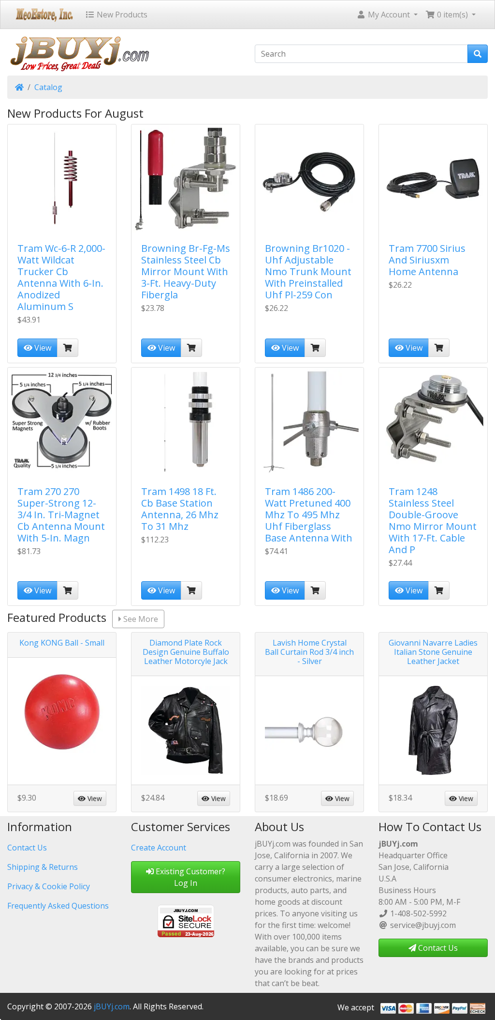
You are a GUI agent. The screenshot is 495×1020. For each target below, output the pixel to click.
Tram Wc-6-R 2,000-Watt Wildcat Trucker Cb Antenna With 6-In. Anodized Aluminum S (61, 277)
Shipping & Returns (42, 867)
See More (139, 619)
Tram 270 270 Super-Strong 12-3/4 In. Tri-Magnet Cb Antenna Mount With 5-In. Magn (61, 514)
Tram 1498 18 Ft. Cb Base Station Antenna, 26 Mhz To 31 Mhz (179, 509)
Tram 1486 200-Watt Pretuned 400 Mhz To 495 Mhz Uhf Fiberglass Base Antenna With (308, 514)
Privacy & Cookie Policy (48, 886)
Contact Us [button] (437, 948)
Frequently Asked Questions (58, 905)
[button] (387, 14)
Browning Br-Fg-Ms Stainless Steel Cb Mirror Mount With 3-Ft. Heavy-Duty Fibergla (185, 271)
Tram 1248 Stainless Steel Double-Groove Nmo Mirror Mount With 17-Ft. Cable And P (433, 520)
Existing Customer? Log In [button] (189, 877)
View (41, 347)
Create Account (158, 847)
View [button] (94, 798)
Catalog (48, 87)
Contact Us (27, 847)
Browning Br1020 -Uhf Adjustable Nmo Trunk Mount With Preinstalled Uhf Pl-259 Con (308, 271)
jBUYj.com (112, 1006)
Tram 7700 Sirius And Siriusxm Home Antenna (427, 260)
